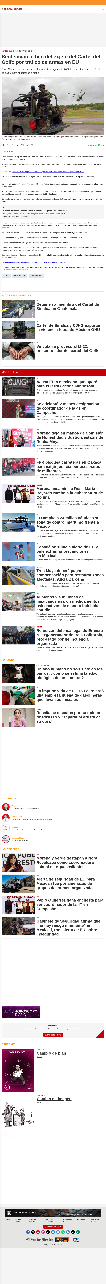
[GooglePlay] (78, 1232)
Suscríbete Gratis (53, 1035)
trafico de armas (20, 276)
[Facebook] (3, 145)
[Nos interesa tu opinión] (53, 1213)
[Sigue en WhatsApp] (99, 145)
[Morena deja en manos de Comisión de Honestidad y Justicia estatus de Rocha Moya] (18, 442)
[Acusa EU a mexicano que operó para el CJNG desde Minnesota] (18, 387)
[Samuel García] (6, 818)
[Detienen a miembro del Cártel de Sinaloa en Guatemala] (18, 309)
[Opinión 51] (6, 828)
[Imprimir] (32, 145)
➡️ (3, 262)
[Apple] (73, 1232)
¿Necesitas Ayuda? (53, 1227)
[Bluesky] (58, 1232)
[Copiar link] (27, 145)
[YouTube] (38, 1232)
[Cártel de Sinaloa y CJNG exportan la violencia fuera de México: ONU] (18, 330)
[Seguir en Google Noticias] (102, 145)
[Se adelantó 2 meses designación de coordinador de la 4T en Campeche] (18, 412)
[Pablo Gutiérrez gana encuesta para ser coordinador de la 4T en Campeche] (18, 905)
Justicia (6, 276)
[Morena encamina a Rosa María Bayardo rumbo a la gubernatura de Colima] (18, 497)
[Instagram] (43, 1232)
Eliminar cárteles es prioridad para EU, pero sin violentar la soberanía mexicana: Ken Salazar (48, 172)
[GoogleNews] (68, 1232)
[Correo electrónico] (22, 145)
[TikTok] (48, 1232)
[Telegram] (17, 145)
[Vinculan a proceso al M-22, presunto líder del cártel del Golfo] (18, 351)
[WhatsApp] (13, 145)
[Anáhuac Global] (6, 839)
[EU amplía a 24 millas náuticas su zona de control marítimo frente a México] (18, 526)
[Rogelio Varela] (6, 807)
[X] (8, 145)
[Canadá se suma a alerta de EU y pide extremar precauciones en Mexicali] (18, 553)
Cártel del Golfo (36, 276)
